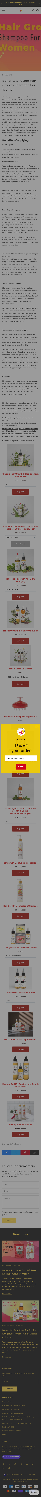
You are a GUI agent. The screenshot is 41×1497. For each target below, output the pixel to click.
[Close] (37, 726)
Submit (21, 766)
